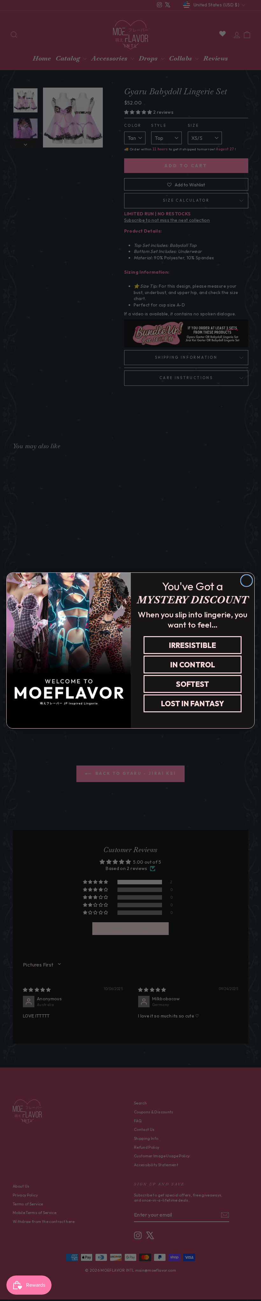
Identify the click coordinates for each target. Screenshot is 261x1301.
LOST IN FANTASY (192, 703)
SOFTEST (192, 684)
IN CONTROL (192, 664)
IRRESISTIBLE (192, 645)
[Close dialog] (246, 580)
